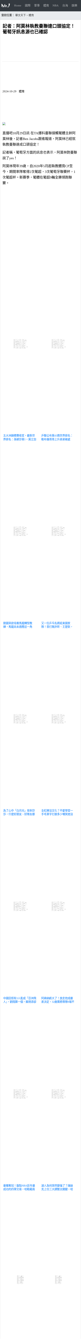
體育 (46, 5)
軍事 (37, 5)
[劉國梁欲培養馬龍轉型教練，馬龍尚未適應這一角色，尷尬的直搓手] (20, 618)
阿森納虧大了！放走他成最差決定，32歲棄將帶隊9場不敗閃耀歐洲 (57, 1002)
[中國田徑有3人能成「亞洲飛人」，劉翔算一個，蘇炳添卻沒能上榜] (20, 993)
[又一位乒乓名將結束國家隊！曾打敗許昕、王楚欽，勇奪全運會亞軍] (58, 618)
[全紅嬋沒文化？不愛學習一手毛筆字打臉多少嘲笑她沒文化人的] (58, 806)
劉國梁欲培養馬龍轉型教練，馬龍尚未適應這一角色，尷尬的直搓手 (17, 627)
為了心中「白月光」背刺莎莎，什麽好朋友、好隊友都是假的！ (19, 814)
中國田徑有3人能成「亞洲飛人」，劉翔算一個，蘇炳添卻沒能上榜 (19, 1002)
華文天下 (20, 15)
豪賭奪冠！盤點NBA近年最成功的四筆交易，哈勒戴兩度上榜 (19, 1189)
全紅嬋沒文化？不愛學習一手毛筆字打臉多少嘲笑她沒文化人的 (57, 814)
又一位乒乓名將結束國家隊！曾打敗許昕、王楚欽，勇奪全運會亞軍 (57, 627)
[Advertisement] (40, 222)
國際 (28, 5)
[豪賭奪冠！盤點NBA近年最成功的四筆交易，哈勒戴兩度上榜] (20, 1181)
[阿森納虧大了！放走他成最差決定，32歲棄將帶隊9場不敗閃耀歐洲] (58, 993)
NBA (56, 5)
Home (17, 5)
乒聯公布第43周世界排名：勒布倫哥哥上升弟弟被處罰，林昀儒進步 (57, 439)
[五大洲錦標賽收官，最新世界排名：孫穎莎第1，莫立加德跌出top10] (20, 431)
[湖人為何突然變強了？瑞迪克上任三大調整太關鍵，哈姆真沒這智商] (58, 1181)
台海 (65, 5)
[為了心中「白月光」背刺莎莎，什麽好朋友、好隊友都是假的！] (20, 806)
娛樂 (74, 5)
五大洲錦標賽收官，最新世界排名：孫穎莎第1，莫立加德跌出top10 (19, 439)
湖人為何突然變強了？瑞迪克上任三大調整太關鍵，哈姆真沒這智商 (57, 1189)
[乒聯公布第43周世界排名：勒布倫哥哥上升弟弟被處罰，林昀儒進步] (58, 431)
